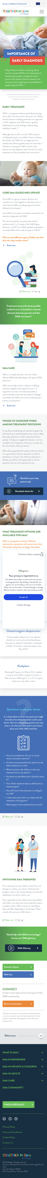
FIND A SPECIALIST (14, 1104)
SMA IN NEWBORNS (14, 1059)
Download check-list (24, 491)
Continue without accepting (29, 554)
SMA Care (8, 974)
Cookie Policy (9, 1137)
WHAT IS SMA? (11, 1052)
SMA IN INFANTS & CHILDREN (20, 1066)
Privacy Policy (9, 1127)
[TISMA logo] (17, 1156)
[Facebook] (4, 1118)
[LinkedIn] (15, 1118)
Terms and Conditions (12, 1132)
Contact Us (8, 1142)
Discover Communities (13, 1003)
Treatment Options (11, 967)
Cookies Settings (23, 604)
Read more (11, 245)
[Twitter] (9, 1118)
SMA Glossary (24, 948)
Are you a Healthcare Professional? (15, 4)
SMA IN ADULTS (11, 1073)
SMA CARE (9, 1080)
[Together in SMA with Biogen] (16, 12)
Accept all (23, 597)
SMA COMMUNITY (13, 1087)
